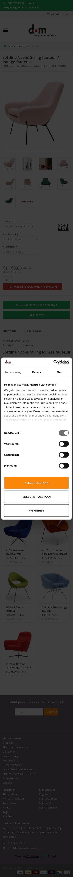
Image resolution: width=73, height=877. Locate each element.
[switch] (64, 444)
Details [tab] (36, 372)
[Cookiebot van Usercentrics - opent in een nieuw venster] (53, 362)
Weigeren (36, 510)
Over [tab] (60, 372)
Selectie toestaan (37, 496)
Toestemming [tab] (13, 372)
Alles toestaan (37, 482)
